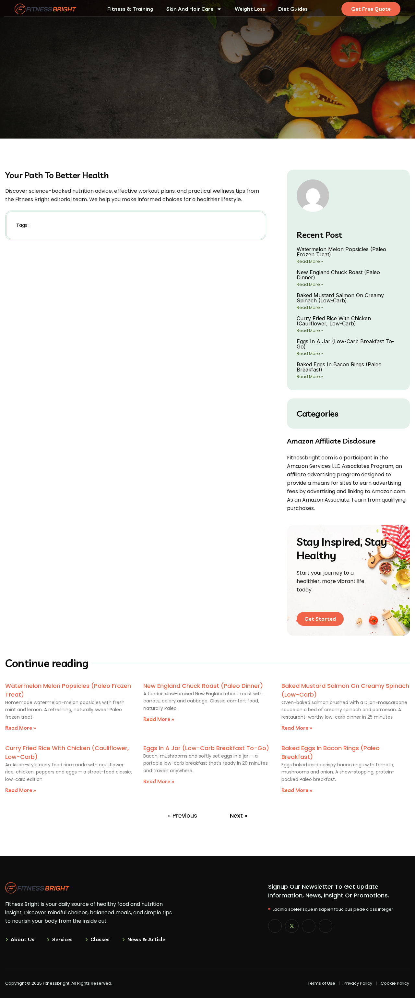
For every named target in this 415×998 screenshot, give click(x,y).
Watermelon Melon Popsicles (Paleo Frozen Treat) (341, 252)
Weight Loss (250, 9)
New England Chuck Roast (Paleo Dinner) (338, 275)
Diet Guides (293, 9)
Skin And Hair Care (189, 9)
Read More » (310, 261)
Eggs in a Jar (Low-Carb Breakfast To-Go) (345, 344)
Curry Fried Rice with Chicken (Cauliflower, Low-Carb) (334, 321)
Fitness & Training (130, 9)
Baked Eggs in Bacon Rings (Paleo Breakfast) (339, 367)
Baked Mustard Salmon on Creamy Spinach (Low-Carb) (340, 298)
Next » (238, 815)
